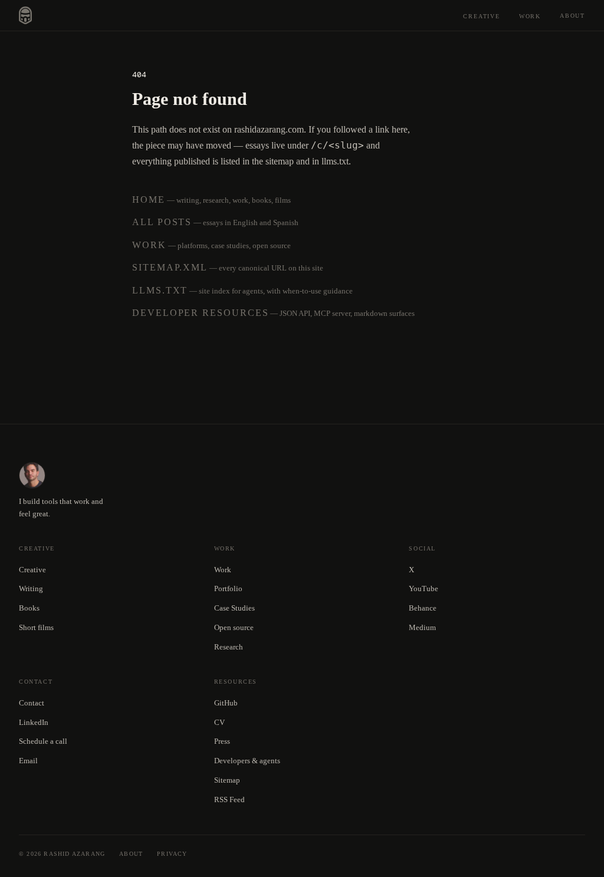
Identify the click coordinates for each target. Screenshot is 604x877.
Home (148, 199)
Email (28, 760)
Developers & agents (247, 760)
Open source (234, 627)
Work (530, 16)
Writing (31, 588)
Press (222, 741)
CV (219, 722)
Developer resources (200, 313)
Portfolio (228, 588)
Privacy (172, 853)
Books (29, 608)
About (572, 15)
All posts (162, 222)
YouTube (423, 588)
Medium (422, 627)
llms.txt (160, 290)
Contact (31, 702)
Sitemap (227, 780)
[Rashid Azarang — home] (25, 15)
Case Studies (234, 608)
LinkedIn (33, 722)
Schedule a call (43, 741)
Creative (481, 16)
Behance (422, 608)
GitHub (226, 702)
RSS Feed (229, 799)
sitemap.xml (170, 267)
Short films (36, 627)
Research (228, 646)
